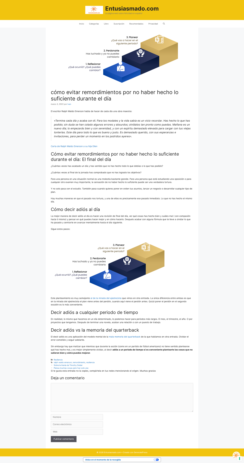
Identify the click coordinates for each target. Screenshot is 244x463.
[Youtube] (236, 455)
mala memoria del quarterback (124, 336)
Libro (106, 24)
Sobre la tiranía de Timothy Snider (68, 365)
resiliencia (90, 362)
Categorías (94, 24)
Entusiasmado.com (132, 8)
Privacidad (153, 24)
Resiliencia (58, 360)
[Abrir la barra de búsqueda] (163, 24)
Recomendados (136, 24)
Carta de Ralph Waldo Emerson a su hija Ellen (74, 146)
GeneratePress (140, 452)
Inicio (81, 24)
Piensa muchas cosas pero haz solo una (71, 368)
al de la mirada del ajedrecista (105, 298)
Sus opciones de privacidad (138, 459)
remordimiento (79, 362)
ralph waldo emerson (63, 362)
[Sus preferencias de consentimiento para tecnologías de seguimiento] (239, 458)
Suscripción (119, 24)
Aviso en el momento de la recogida (103, 459)
